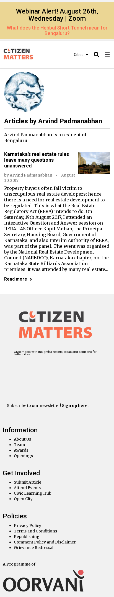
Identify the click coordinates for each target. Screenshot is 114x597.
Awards (21, 450)
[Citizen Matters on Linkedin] (49, 366)
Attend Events (27, 487)
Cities (79, 54)
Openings (23, 455)
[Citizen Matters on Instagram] (20, 366)
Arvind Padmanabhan (31, 175)
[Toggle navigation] (107, 55)
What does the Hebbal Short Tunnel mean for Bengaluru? (57, 30)
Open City (23, 498)
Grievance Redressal (33, 547)
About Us (22, 439)
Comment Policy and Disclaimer (45, 542)
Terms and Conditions (35, 531)
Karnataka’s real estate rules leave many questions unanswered (36, 160)
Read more (15, 279)
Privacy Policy (27, 525)
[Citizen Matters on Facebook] (34, 366)
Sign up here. (75, 405)
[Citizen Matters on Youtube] (63, 366)
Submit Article (27, 482)
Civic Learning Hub (32, 493)
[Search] (96, 55)
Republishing (27, 536)
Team (19, 444)
